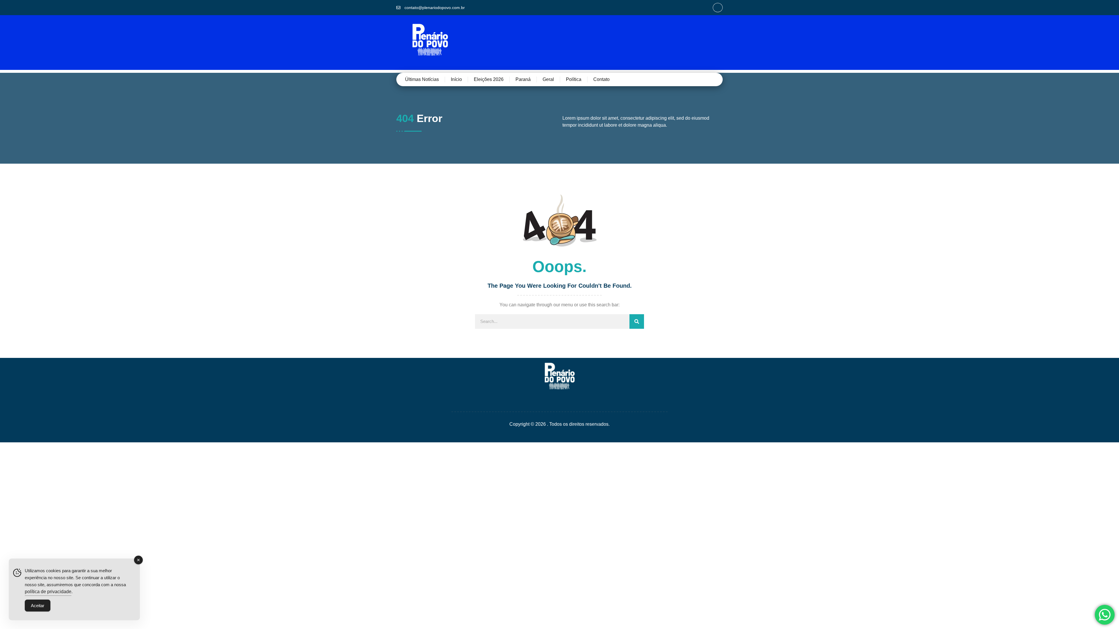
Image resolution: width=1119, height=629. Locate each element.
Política (573, 79)
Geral (548, 79)
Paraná (523, 79)
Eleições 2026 (489, 79)
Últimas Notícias (422, 79)
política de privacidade (48, 591)
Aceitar (37, 605)
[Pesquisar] (636, 321)
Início (456, 79)
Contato (601, 79)
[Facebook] (718, 7)
